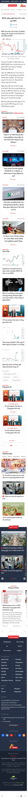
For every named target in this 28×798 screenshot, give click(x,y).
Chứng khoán (5, 1)
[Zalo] (19, 735)
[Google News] (21, 796)
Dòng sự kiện (13, 588)
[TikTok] (15, 735)
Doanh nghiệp (5, 151)
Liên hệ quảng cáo (13, 725)
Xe (20, 1)
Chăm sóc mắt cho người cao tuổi (13, 497)
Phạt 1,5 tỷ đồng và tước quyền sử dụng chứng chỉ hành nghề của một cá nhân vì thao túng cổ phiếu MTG (13, 297)
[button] (11, 445)
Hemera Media (20, 782)
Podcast (10, 456)
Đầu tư (13, 9)
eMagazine (24, 456)
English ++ (20, 650)
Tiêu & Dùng (14, 1)
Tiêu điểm (7, 9)
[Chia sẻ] (25, 796)
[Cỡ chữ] (18, 796)
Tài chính (19, 9)
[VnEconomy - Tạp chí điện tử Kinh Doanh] (13, 637)
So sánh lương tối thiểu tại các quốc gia (12, 519)
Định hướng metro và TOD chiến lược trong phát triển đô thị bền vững (11, 608)
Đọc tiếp (5, 251)
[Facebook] (2, 735)
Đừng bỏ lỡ (6, 387)
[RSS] (23, 735)
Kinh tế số (4, 117)
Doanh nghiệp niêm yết (13, 404)
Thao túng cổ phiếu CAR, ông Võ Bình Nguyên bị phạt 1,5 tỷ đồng (13, 343)
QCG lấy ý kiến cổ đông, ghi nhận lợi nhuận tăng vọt (11, 366)
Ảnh (2, 688)
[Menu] (2, 796)
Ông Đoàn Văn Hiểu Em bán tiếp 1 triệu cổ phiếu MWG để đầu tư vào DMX (12, 271)
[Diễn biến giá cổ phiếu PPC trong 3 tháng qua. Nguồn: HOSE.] (13, 39)
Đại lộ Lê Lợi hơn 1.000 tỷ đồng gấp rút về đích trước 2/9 (12, 549)
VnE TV (25, 1)
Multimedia (7, 454)
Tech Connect (7, 650)
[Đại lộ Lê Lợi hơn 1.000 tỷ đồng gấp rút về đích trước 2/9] (13, 538)
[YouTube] (11, 735)
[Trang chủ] (2, 10)
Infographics (16, 456)
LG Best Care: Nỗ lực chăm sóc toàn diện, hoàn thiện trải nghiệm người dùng (13, 238)
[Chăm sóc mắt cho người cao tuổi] (12, 562)
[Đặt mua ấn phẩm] (23, 5)
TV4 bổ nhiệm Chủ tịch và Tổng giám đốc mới (13, 321)
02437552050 (6, 721)
